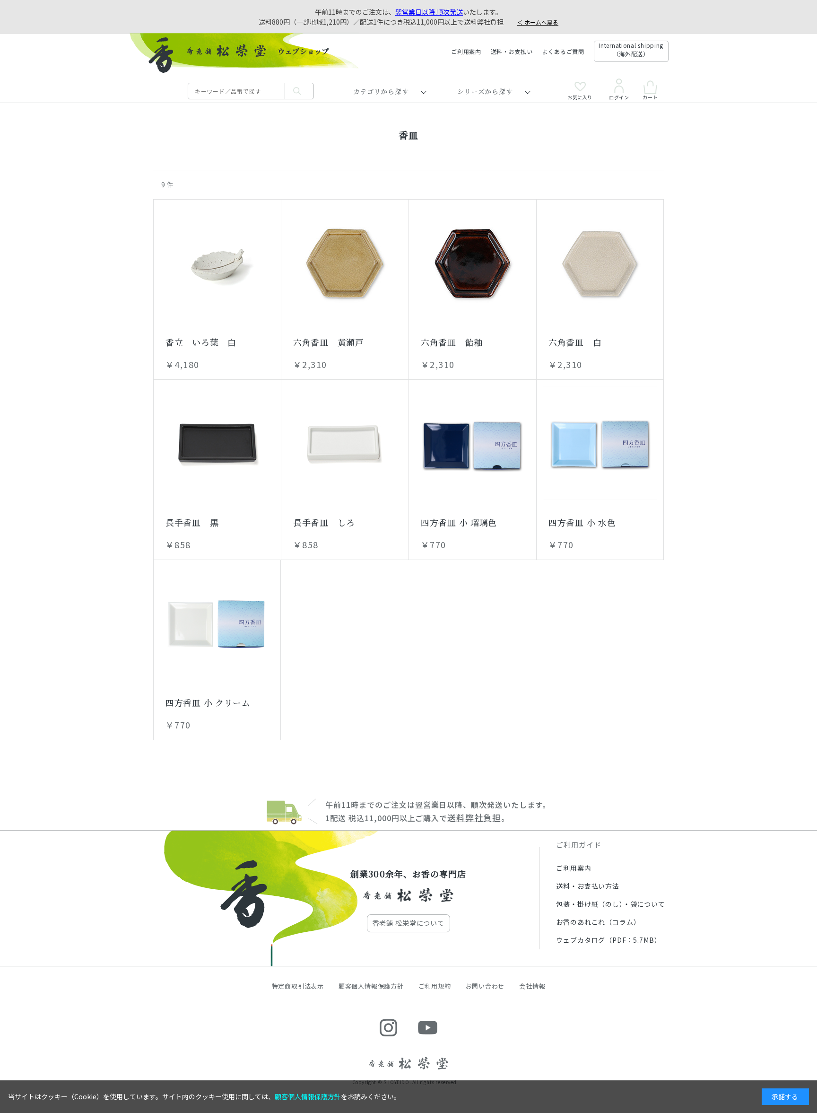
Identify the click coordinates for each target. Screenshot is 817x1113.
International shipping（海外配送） (631, 49)
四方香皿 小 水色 (582, 522)
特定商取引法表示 (298, 986)
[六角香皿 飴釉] (472, 263)
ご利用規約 (434, 986)
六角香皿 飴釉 (452, 342)
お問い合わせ (485, 986)
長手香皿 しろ (324, 522)
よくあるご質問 (563, 51)
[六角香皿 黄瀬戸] (344, 263)
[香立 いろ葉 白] (217, 263)
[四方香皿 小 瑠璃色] (472, 443)
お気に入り (579, 97)
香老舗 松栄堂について (408, 923)
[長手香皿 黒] (217, 443)
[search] (299, 91)
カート (650, 97)
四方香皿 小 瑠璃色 (459, 522)
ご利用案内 (466, 51)
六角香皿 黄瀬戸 (328, 342)
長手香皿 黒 (191, 522)
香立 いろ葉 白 (200, 342)
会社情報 (532, 986)
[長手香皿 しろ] (344, 443)
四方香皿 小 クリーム (208, 702)
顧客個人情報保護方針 (371, 986)
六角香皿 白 (574, 342)
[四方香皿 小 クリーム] (217, 623)
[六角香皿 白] (600, 263)
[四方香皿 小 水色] (600, 443)
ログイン (619, 97)
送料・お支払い (512, 51)
